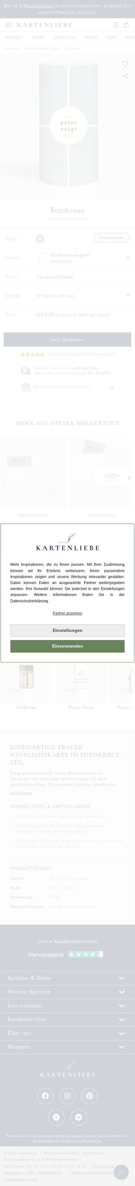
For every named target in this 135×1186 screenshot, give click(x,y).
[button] (67, 613)
